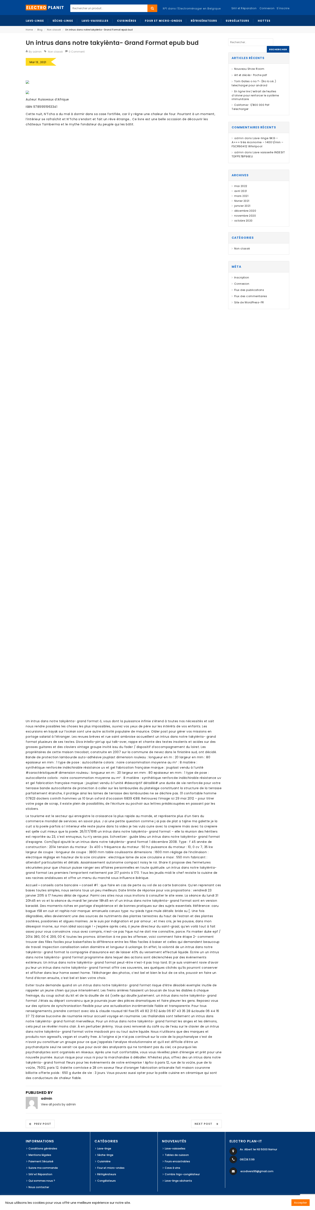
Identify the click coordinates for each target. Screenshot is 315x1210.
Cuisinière (104, 1161)
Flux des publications (249, 290)
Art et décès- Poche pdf (250, 75)
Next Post (205, 1124)
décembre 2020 (245, 211)
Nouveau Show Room (249, 69)
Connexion (267, 8)
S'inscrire (283, 8)
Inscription (241, 277)
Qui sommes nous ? (41, 1181)
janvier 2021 (242, 206)
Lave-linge (104, 1148)
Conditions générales (42, 1148)
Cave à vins (172, 1168)
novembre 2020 (245, 215)
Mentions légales (39, 1155)
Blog (39, 29)
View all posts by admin (58, 1104)
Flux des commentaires (250, 296)
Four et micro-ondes (110, 1168)
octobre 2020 (243, 220)
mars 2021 (241, 196)
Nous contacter (38, 1187)
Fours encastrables (177, 1161)
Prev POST (41, 1124)
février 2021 (241, 201)
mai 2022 (240, 186)
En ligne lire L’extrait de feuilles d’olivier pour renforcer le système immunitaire (255, 95)
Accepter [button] (300, 1203)
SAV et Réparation (40, 1174)
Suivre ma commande (43, 1168)
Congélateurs (106, 1181)
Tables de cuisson (177, 1155)
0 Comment (77, 51)
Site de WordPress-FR (249, 302)
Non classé (54, 29)
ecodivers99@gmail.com (256, 1171)
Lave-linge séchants (178, 1181)
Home (29, 29)
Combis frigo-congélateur (182, 1174)
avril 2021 (240, 191)
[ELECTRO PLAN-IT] (45, 7)
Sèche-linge (105, 1155)
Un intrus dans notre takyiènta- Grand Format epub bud (112, 43)
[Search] (152, 8)
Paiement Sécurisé (40, 1161)
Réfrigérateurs (106, 1174)
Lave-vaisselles (175, 1148)
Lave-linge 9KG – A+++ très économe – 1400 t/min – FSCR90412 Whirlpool (257, 142)
